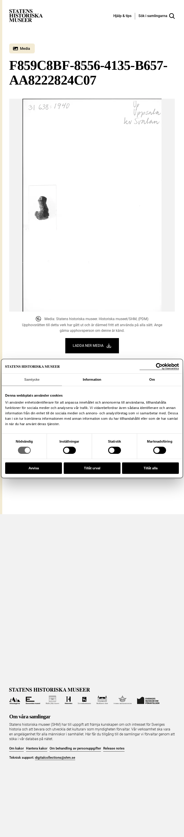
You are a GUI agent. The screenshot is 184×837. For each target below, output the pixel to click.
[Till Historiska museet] (68, 699)
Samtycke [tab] (32, 379)
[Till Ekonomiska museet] (33, 699)
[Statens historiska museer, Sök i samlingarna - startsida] (26, 15)
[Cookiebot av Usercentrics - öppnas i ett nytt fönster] (159, 366)
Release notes (114, 748)
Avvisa (33, 468)
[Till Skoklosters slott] (102, 699)
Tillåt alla (151, 468)
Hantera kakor (36, 748)
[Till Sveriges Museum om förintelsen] (148, 699)
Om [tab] (152, 379)
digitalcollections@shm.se (55, 758)
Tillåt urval (92, 468)
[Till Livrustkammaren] (84, 699)
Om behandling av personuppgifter (75, 748)
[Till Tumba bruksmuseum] (122, 699)
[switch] (69, 450)
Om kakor (16, 748)
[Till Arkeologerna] (14, 699)
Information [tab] (92, 379)
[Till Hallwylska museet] (52, 699)
